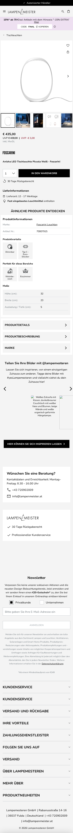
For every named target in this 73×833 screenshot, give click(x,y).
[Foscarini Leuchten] (20, 153)
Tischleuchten (14, 35)
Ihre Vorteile (16, 723)
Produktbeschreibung (22, 336)
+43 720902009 (22, 490)
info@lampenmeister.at (27, 496)
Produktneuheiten (21, 795)
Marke (10, 348)
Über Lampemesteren (23, 771)
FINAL (35, 26)
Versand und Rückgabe (26, 711)
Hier (36, 22)
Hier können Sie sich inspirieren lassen (34, 443)
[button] (8, 120)
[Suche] (63, 11)
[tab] (36, 687)
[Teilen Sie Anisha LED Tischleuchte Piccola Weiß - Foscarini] (67, 51)
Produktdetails (17, 325)
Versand (11, 759)
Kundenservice (17, 687)
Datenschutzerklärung (52, 663)
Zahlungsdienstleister (26, 735)
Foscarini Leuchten (46, 224)
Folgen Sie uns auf (21, 747)
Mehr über (13, 783)
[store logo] (23, 11)
